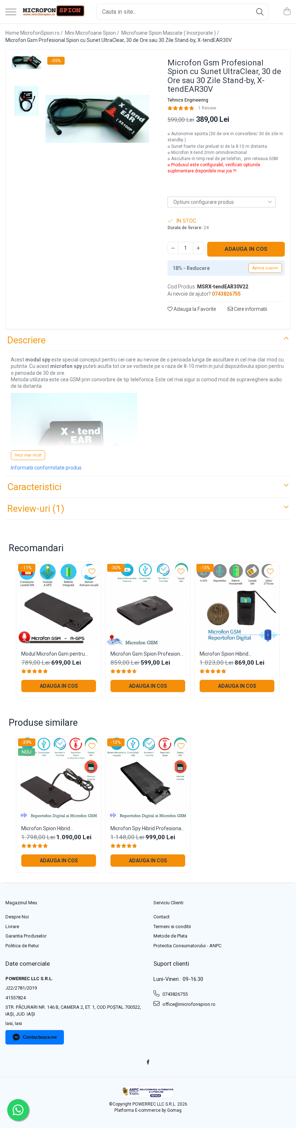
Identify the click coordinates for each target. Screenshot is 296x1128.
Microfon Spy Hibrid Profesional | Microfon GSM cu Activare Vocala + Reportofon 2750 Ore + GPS (147, 828)
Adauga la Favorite (194, 309)
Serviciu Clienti (168, 902)
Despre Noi (17, 916)
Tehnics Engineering (187, 100)
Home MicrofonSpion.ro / (34, 33)
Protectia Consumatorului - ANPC (187, 945)
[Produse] (11, 12)
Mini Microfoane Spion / (92, 33)
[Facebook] (148, 1062)
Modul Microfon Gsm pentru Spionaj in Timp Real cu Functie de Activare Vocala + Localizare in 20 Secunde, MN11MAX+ (56, 654)
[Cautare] (260, 12)
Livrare (12, 926)
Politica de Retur (22, 945)
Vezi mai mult (28, 455)
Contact (161, 916)
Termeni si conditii (172, 926)
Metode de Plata (170, 936)
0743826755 (174, 994)
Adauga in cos (246, 249)
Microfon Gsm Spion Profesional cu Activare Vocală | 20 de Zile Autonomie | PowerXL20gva (147, 654)
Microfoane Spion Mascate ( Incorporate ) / (170, 33)
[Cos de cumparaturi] (287, 12)
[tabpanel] (97, 119)
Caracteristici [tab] (34, 486)
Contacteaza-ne (40, 1037)
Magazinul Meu (21, 902)
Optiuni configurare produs (203, 202)
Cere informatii (250, 309)
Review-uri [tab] (35, 508)
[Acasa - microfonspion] (54, 12)
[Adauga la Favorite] (92, 571)
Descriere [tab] (26, 340)
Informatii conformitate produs (46, 468)
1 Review (207, 108)
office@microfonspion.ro (188, 1004)
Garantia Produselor (26, 936)
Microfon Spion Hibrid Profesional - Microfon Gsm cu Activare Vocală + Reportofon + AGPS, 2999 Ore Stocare (235, 654)
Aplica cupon (265, 268)
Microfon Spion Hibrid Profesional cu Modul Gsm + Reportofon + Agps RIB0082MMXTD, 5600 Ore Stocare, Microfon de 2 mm (53, 828)
